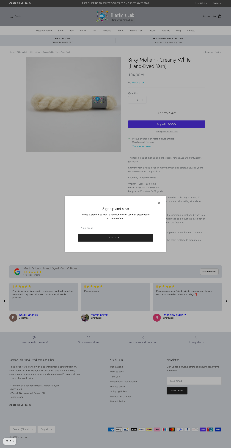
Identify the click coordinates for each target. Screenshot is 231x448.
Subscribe (115, 237)
